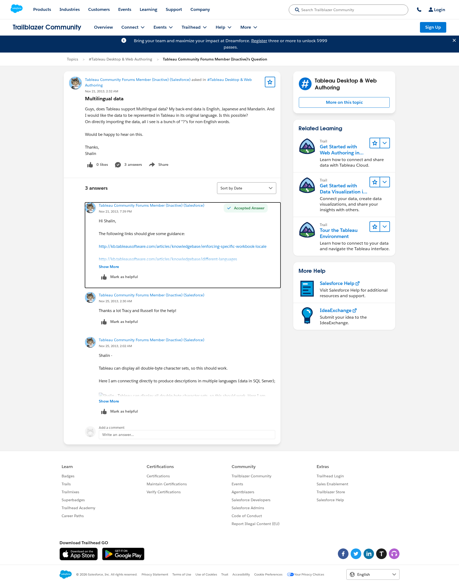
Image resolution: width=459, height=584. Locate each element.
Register (259, 41)
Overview (103, 27)
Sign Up (433, 27)
